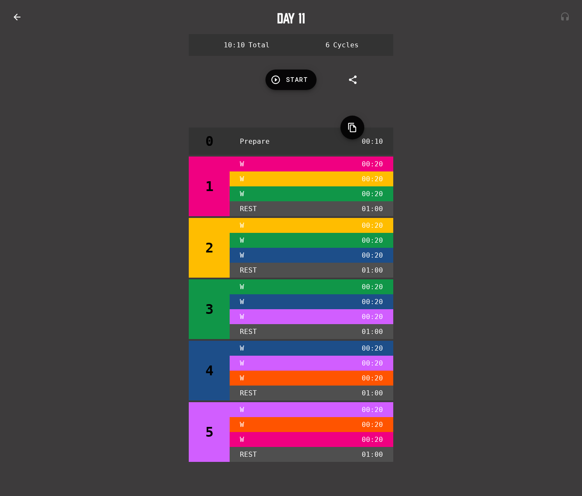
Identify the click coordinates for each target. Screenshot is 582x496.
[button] (17, 17)
